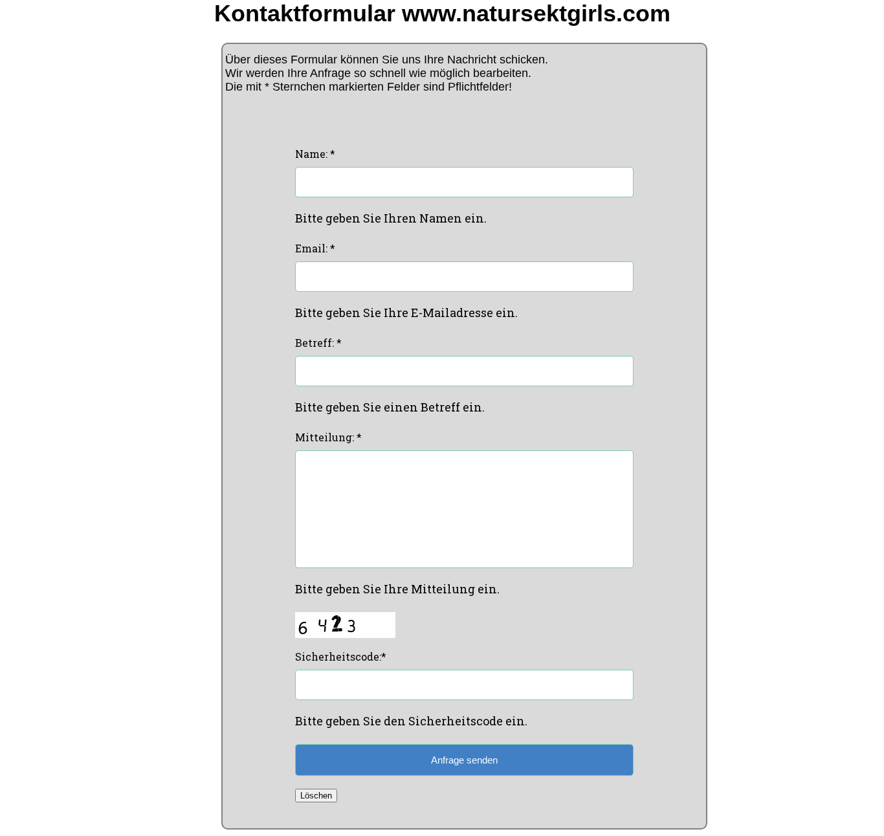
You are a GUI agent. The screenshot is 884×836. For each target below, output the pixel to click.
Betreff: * (318, 342)
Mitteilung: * (328, 437)
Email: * (315, 248)
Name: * (315, 153)
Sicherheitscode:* (340, 656)
